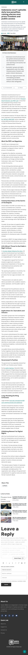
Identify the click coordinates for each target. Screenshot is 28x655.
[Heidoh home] (13, 2)
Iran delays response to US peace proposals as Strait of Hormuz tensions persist (19, 505)
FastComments (17, 540)
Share (5, 485)
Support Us (4, 627)
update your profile (19, 542)
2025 (9, 646)
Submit (6, 584)
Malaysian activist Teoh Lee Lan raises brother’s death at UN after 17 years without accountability (19, 512)
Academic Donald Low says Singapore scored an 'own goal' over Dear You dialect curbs (19, 498)
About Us (3, 623)
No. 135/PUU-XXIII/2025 (7, 119)
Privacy (3, 633)
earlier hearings (9, 368)
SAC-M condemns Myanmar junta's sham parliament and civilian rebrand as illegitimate (19, 519)
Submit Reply (17, 558)
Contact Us (4, 630)
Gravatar (12, 542)
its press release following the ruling (12, 251)
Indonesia (4, 7)
